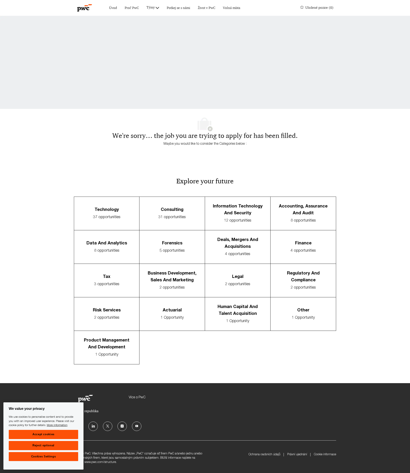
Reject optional (43, 445)
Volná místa (231, 8)
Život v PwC (206, 8)
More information (57, 425)
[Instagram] (122, 426)
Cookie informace (325, 454)
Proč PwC (132, 8)
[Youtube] (136, 426)
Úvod (113, 8)
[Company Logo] (84, 8)
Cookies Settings (43, 456)
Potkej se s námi (178, 8)
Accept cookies (43, 434)
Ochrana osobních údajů (264, 454)
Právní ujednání (297, 454)
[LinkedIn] (93, 426)
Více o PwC (137, 397)
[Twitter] (107, 426)
